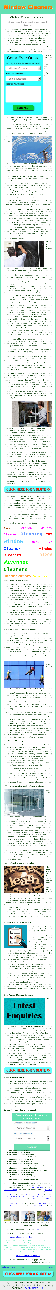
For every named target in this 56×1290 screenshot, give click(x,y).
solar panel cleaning (24, 1201)
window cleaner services (15, 1099)
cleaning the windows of (15, 1058)
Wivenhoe (44, 496)
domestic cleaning (41, 1199)
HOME (24, 13)
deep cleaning (16, 1203)
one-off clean (44, 470)
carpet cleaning (38, 1205)
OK (42, 1288)
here (27, 1106)
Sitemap (5, 1267)
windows (7, 31)
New (13, 1267)
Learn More (30, 1288)
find (10, 1081)
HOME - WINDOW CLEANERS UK (28, 1256)
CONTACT (41, 13)
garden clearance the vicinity (19, 1196)
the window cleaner (38, 463)
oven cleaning (10, 1190)
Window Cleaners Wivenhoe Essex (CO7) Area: (24, 29)
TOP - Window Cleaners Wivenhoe (18, 1237)
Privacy (50, 1267)
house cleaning (32, 1194)
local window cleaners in (23, 1053)
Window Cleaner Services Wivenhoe (21, 1110)
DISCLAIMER (49, 13)
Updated (21, 1267)
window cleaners (44, 933)
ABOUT (35, 13)
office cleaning (36, 1187)
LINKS (30, 13)
